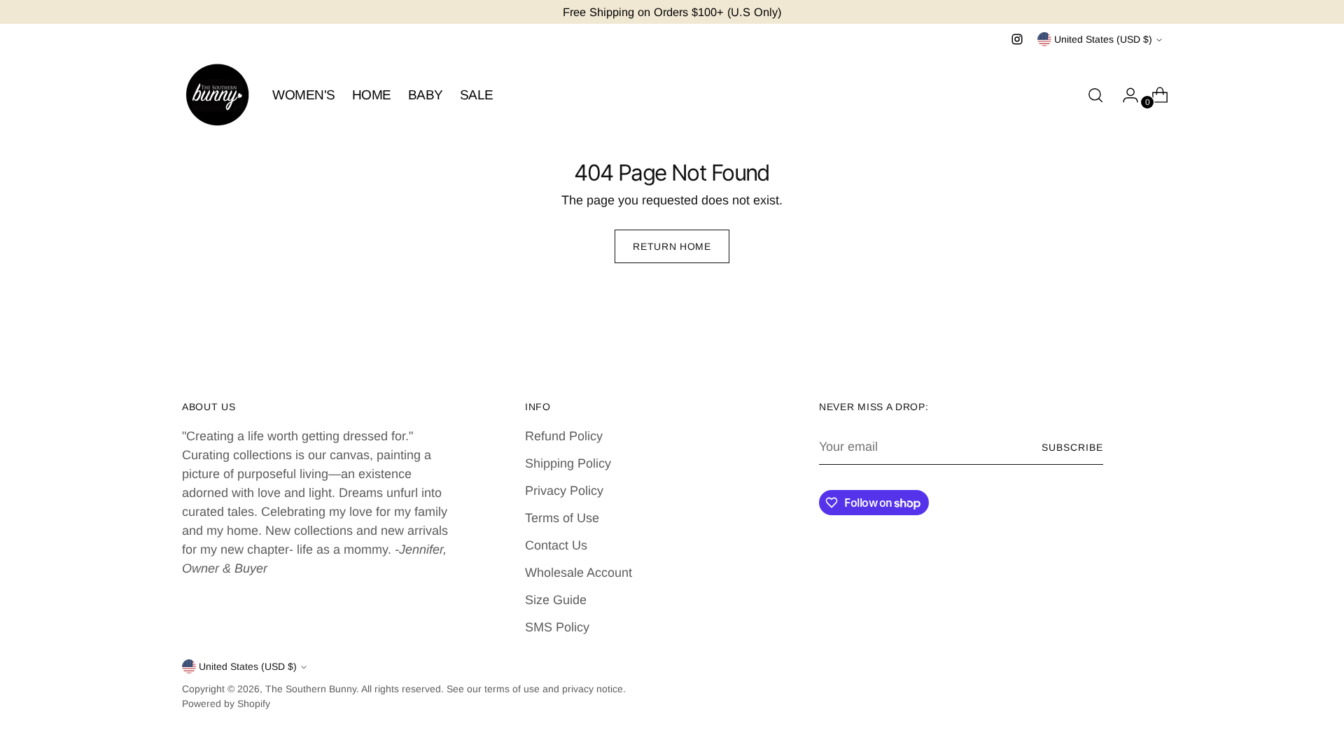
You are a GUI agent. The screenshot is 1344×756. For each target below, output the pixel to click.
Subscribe (1072, 447)
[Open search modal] (1096, 95)
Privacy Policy (564, 491)
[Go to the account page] (1125, 95)
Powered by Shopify (226, 703)
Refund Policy (564, 436)
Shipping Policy (568, 463)
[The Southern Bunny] (217, 95)
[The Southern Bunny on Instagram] (1017, 39)
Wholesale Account (578, 573)
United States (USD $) (1103, 39)
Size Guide (556, 600)
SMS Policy (557, 627)
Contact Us (556, 545)
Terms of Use (562, 518)
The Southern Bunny (310, 688)
